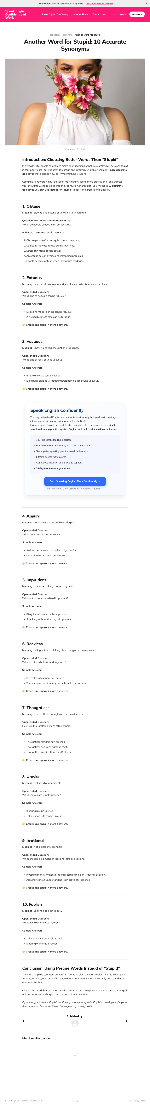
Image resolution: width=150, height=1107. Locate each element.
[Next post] (126, 1021)
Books (95, 14)
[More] (104, 14)
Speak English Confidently (55, 14)
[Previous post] (24, 1021)
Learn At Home (80, 14)
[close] (146, 3)
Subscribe (137, 14)
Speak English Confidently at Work (15, 14)
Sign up (75, 1101)
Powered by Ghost (137, 1101)
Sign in (122, 14)
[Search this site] (114, 14)
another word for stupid (87, 35)
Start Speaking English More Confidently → (75, 481)
